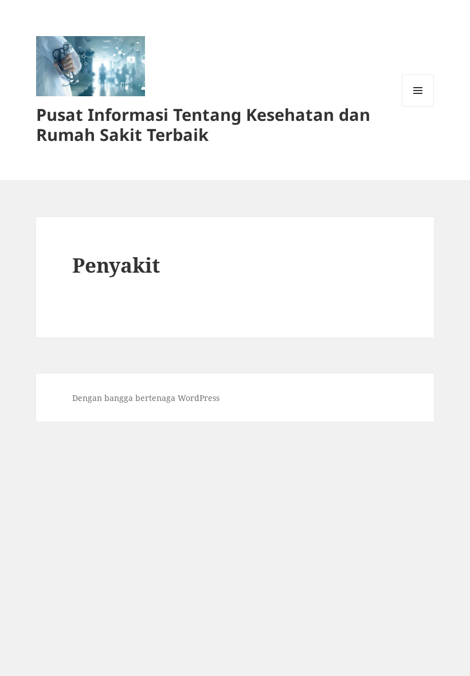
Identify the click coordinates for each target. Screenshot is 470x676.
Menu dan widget (418, 106)
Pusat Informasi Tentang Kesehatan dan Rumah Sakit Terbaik (203, 124)
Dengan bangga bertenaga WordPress (146, 397)
